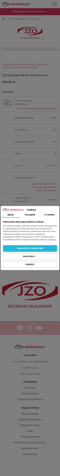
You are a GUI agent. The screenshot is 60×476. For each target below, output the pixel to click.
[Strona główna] (3, 19)
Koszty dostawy (30, 413)
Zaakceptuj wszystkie (30, 248)
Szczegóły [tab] (30, 214)
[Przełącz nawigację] (54, 4)
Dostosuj (29, 256)
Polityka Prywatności (30, 419)
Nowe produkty (30, 393)
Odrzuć (30, 264)
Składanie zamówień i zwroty (30, 442)
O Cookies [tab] (49, 214)
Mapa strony (30, 454)
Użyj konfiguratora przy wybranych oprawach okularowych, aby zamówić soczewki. (24, 66)
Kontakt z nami (30, 448)
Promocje (30, 387)
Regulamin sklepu (30, 425)
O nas (30, 431)
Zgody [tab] (10, 214)
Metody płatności (30, 436)
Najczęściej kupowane (30, 399)
